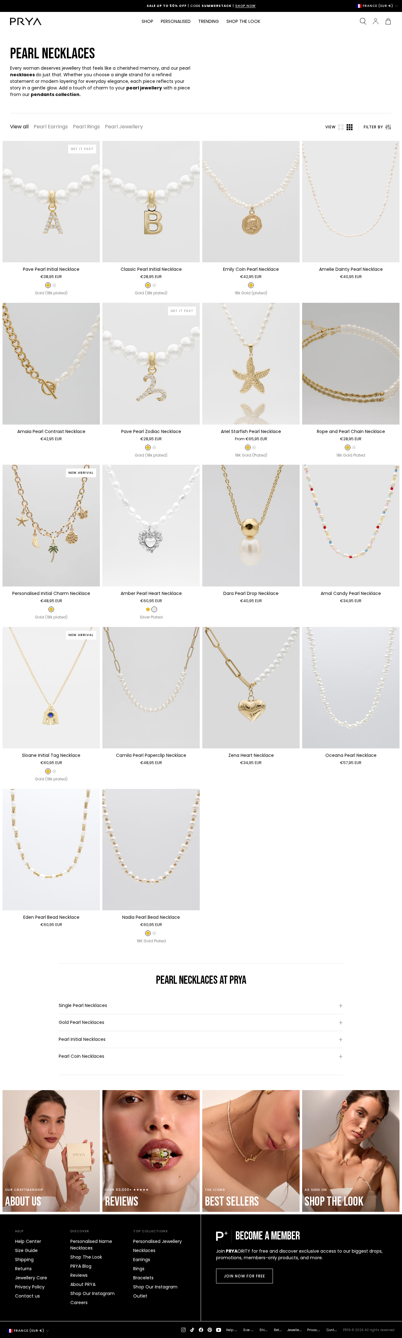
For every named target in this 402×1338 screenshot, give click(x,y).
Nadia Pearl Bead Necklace (151, 917)
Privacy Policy (30, 1287)
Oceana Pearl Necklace (351, 755)
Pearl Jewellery (124, 126)
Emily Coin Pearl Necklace (251, 269)
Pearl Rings (86, 126)
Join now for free (244, 1276)
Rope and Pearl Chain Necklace (351, 431)
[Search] (363, 21)
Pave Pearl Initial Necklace (51, 269)
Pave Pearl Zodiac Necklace (151, 431)
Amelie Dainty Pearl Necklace (351, 269)
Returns (23, 1269)
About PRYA (82, 1284)
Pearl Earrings (51, 126)
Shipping (24, 1259)
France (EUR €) (378, 6)
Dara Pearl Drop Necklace (251, 593)
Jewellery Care (31, 1278)
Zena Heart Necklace (251, 755)
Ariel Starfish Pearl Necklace (251, 431)
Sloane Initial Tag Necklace (51, 755)
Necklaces (144, 1250)
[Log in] (375, 21)
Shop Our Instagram (92, 1293)
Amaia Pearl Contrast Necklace (51, 431)
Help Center (28, 1241)
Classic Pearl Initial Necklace (151, 269)
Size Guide (26, 1250)
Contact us (27, 1296)
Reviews (79, 1275)
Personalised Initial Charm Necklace (51, 593)
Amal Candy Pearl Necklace (351, 593)
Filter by (373, 127)
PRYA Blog (80, 1266)
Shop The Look (86, 1257)
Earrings (141, 1259)
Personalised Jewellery (157, 1241)
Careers (79, 1302)
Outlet (140, 1296)
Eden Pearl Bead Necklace (51, 917)
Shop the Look (243, 21)
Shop (147, 21)
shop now (245, 5)
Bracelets (143, 1278)
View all (19, 126)
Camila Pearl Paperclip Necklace (151, 755)
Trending (208, 21)
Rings (138, 1269)
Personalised (176, 21)
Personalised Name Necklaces (91, 1244)
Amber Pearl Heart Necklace (151, 593)
